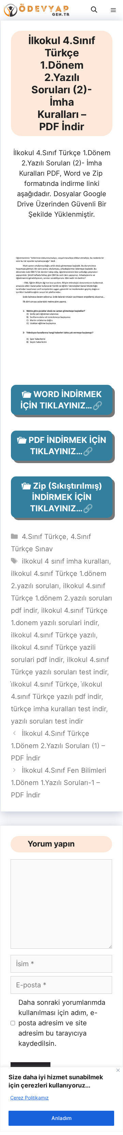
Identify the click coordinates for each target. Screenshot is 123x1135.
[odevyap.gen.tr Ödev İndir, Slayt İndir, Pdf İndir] (36, 10)
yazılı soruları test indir (47, 721)
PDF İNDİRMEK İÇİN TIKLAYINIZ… (67, 445)
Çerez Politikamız (29, 1097)
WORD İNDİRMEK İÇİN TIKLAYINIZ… (61, 399)
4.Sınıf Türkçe (44, 536)
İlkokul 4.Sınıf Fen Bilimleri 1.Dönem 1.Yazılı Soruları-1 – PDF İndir (58, 782)
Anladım (61, 1118)
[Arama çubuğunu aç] (94, 10)
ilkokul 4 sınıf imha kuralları (65, 561)
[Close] (118, 1070)
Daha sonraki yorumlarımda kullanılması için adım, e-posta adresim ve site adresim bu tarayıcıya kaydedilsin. (61, 1023)
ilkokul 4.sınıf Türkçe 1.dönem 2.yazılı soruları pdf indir (61, 598)
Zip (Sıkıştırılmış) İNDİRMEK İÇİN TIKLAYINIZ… (66, 497)
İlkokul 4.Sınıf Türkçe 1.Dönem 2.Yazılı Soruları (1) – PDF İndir (58, 745)
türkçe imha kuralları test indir (58, 709)
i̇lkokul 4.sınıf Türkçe (44, 684)
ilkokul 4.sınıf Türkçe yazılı (53, 635)
